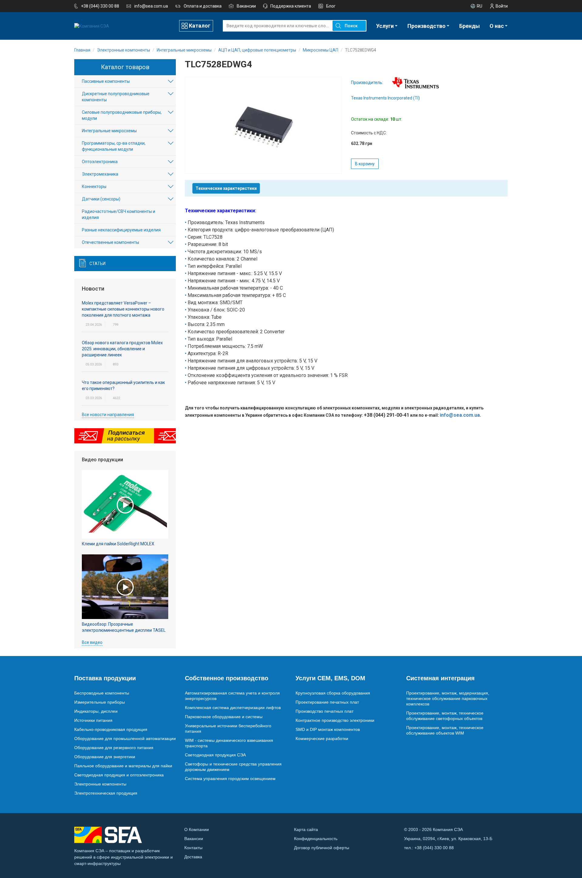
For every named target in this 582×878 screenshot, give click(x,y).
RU (479, 6)
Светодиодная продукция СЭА (215, 754)
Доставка (193, 856)
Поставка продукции (105, 678)
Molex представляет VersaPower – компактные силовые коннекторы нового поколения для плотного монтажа (123, 309)
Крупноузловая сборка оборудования (333, 693)
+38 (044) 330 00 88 (100, 6)
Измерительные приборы (99, 702)
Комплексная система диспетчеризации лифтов (233, 707)
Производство (426, 26)
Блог (331, 6)
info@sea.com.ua (151, 6)
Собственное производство (226, 678)
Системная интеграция (440, 678)
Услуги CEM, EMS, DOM (330, 678)
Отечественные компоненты (110, 242)
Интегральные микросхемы (109, 130)
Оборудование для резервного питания (113, 747)
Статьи (97, 263)
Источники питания (93, 720)
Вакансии (246, 6)
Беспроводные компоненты (101, 693)
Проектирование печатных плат (327, 702)
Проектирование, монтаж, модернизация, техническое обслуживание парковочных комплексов (447, 698)
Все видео (92, 642)
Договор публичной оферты (321, 847)
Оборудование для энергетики (104, 756)
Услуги (385, 26)
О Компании (196, 829)
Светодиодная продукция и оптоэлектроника (119, 774)
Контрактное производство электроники (335, 720)
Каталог (199, 25)
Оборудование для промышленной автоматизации (125, 738)
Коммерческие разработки (322, 738)
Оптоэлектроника (100, 161)
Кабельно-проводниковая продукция (110, 729)
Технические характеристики (226, 188)
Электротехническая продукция (105, 793)
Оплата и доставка (203, 6)
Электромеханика (100, 174)
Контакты (193, 847)
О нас (497, 26)
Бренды (469, 26)
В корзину (365, 163)
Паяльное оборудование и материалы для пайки (123, 765)
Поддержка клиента (290, 6)
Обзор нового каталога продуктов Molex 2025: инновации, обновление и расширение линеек (122, 348)
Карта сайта (306, 829)
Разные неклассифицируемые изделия (121, 229)
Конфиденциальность (315, 838)
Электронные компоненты (100, 784)
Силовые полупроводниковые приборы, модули (122, 115)
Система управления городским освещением (230, 778)
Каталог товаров (125, 67)
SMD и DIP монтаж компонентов (328, 729)
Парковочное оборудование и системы (224, 716)
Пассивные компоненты (106, 81)
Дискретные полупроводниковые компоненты (115, 96)
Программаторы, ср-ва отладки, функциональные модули (114, 146)
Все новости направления (108, 414)
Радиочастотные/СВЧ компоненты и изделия (118, 214)
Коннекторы (94, 186)
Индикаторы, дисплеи (96, 711)
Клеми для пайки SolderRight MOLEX (118, 543)
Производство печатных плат (324, 711)
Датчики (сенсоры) (101, 199)
